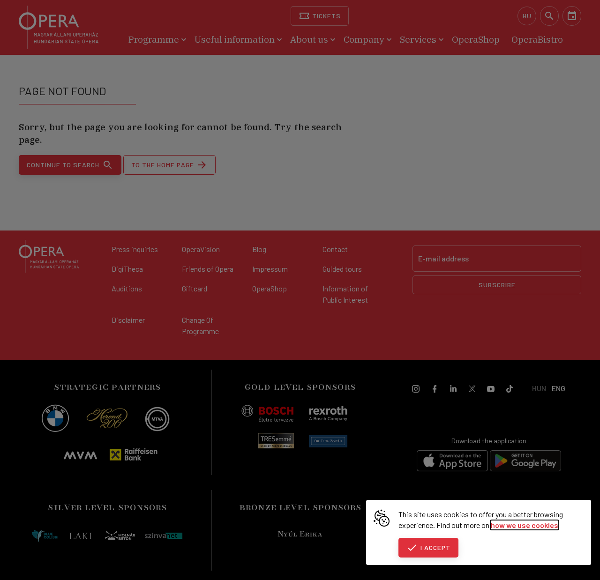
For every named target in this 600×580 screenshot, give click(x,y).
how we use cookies (524, 525)
